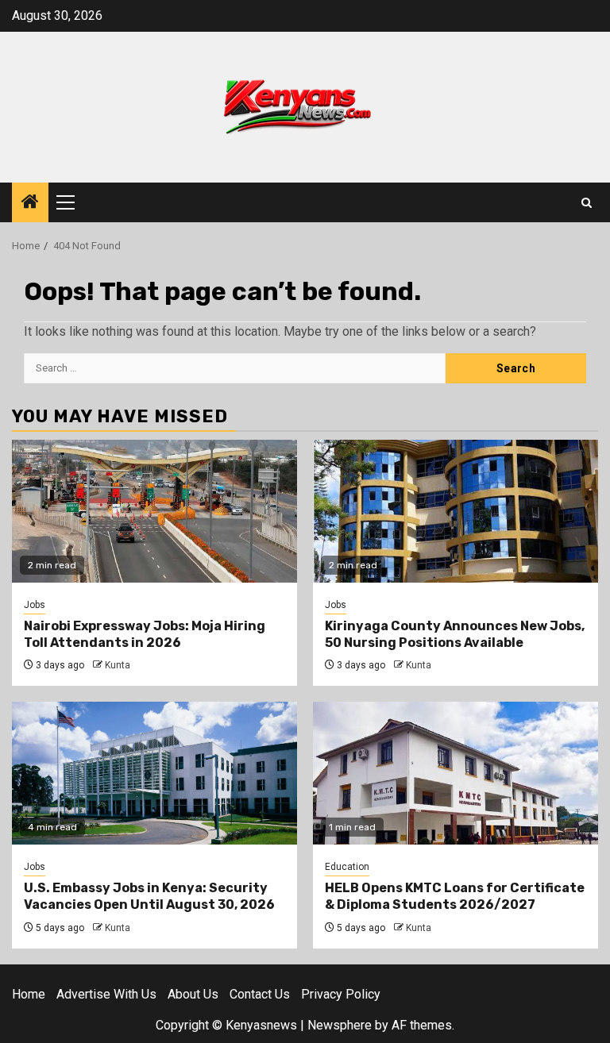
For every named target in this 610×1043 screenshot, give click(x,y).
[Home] (30, 203)
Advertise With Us (106, 994)
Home (28, 994)
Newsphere (339, 1025)
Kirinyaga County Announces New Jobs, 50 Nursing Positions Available (455, 634)
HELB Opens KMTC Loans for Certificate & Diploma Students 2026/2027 (455, 896)
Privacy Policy (340, 994)
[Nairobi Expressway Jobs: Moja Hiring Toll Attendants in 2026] (154, 511)
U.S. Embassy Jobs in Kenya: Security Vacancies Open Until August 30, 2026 (149, 896)
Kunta (117, 665)
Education (347, 866)
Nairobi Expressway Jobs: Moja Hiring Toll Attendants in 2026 (144, 634)
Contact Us (260, 994)
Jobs (34, 604)
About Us (193, 994)
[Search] (586, 202)
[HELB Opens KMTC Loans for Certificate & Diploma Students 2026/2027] (455, 773)
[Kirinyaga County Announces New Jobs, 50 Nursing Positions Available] (455, 511)
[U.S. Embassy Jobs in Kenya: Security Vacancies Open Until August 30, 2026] (154, 773)
